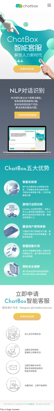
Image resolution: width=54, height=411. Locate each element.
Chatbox (27, 6)
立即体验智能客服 (27, 115)
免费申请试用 (27, 69)
